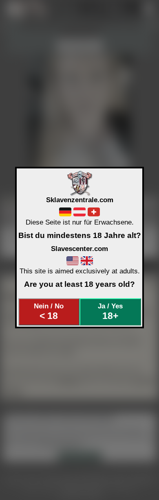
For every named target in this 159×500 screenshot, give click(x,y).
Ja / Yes (110, 311)
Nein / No (49, 311)
